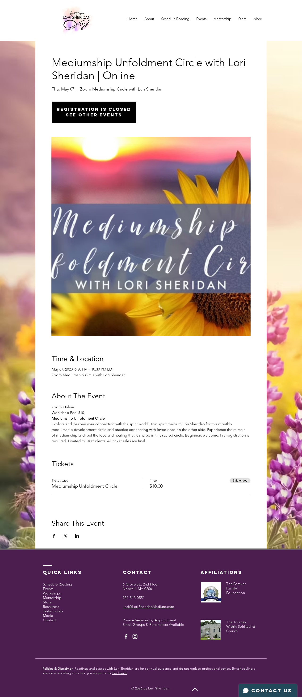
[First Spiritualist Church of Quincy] (126, 636)
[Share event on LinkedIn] (77, 536)
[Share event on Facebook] (54, 536)
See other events (94, 115)
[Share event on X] (65, 536)
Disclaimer (119, 673)
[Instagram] (135, 636)
